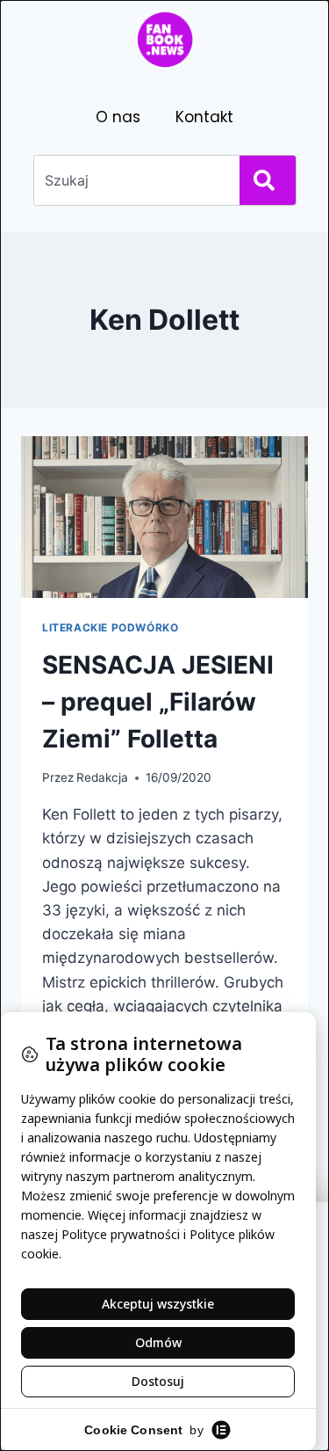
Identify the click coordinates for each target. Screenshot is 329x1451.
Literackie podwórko (110, 627)
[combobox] (133, 180)
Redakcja (102, 777)
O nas (118, 117)
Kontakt (204, 117)
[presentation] (164, 517)
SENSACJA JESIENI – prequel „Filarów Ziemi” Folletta (158, 702)
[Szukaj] (268, 180)
